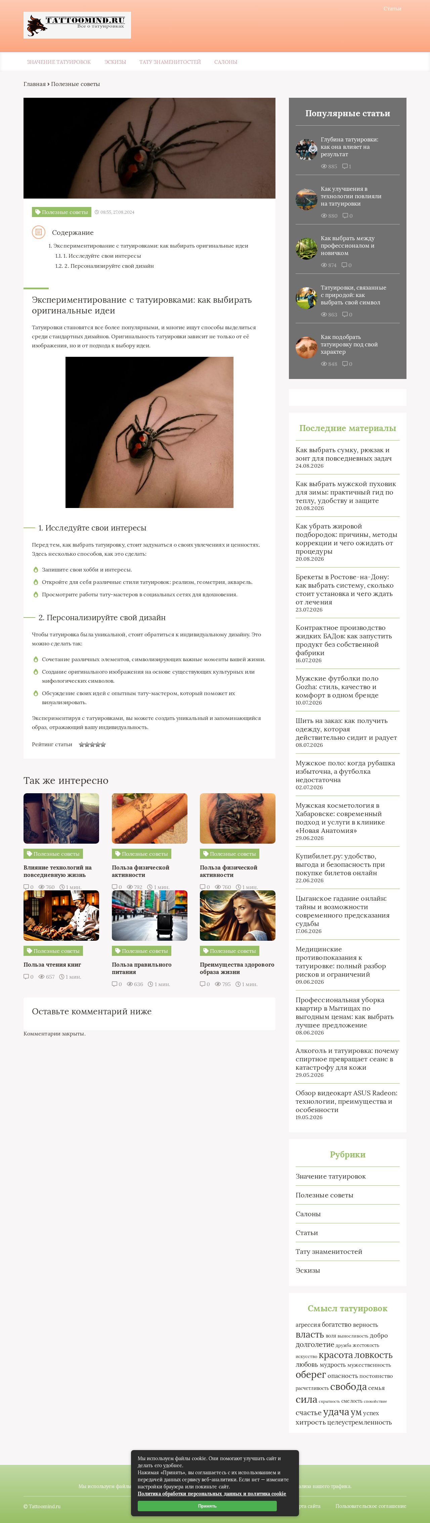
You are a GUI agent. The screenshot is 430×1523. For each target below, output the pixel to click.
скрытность (329, 1401)
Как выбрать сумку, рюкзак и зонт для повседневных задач (344, 454)
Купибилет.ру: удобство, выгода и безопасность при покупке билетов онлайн (340, 864)
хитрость (311, 1422)
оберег (311, 1374)
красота (336, 1354)
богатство (337, 1324)
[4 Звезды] (97, 744)
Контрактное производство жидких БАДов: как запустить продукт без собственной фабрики (344, 640)
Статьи (392, 8)
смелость (351, 1401)
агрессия (308, 1324)
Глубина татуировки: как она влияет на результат (350, 147)
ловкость (373, 1354)
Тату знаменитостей (170, 62)
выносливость (353, 1336)
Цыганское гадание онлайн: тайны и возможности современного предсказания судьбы (343, 911)
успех (371, 1413)
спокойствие (375, 1401)
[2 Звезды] (87, 744)
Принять (207, 1506)
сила (306, 1399)
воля (331, 1336)
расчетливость (312, 1388)
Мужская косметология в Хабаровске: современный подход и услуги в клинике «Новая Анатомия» (340, 818)
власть (310, 1334)
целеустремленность (359, 1422)
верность (366, 1324)
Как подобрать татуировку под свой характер (349, 344)
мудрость (333, 1364)
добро (379, 1335)
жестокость (366, 1345)
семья (376, 1388)
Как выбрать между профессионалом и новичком (348, 246)
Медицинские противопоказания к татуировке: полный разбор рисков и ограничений (341, 961)
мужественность (369, 1364)
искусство (306, 1356)
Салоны (225, 62)
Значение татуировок (59, 62)
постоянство (376, 1375)
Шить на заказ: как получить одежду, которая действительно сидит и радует (346, 729)
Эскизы (115, 62)
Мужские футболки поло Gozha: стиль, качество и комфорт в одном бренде (337, 686)
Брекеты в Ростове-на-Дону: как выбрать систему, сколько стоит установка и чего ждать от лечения (345, 589)
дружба (343, 1345)
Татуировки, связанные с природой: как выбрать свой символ (353, 295)
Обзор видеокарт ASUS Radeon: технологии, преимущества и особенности (346, 1101)
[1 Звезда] (81, 744)
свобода (348, 1387)
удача (336, 1411)
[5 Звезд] (103, 744)
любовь (307, 1364)
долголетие (315, 1344)
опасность (343, 1376)
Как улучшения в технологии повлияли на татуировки (351, 196)
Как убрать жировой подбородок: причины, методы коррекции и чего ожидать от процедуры (346, 538)
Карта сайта (306, 1506)
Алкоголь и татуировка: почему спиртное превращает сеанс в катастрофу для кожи (347, 1058)
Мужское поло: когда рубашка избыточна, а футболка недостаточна (345, 771)
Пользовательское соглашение (371, 1506)
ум (356, 1412)
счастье (309, 1412)
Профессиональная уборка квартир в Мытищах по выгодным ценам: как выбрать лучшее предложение (345, 1012)
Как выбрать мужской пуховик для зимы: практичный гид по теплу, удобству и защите (346, 492)
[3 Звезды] (92, 744)
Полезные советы (324, 1195)
